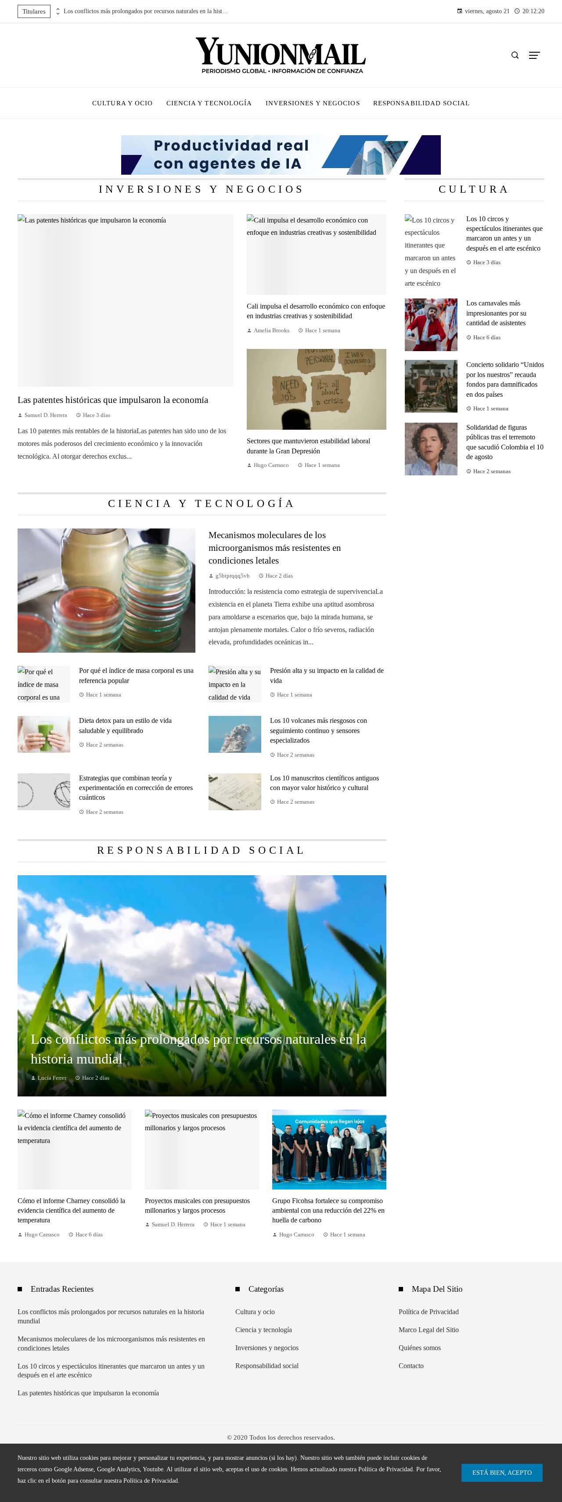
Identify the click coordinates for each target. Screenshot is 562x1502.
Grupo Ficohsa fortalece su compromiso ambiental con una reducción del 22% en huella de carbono (328, 1210)
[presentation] (57, 9)
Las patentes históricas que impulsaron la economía (113, 400)
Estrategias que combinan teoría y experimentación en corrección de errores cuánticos (136, 787)
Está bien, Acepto (502, 1472)
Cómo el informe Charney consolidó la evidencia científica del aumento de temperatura (71, 1210)
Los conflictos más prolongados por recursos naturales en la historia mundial (147, 11)
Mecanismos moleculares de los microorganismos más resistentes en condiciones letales (275, 547)
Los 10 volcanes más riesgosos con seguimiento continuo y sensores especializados (318, 730)
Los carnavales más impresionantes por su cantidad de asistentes (496, 313)
